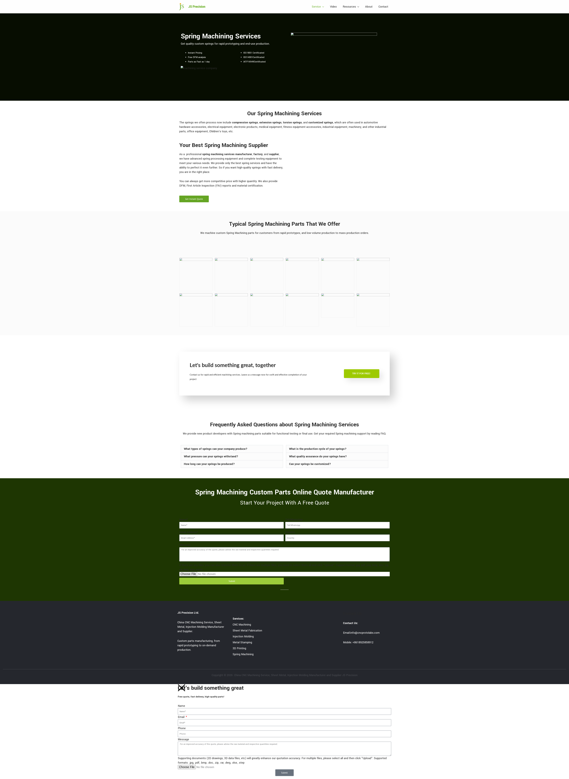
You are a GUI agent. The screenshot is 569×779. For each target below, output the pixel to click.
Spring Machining (243, 654)
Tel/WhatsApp (294, 520)
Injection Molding (243, 636)
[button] (232, 449)
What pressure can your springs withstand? (211, 456)
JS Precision (196, 6)
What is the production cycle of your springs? (317, 449)
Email (181, 717)
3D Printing (239, 648)
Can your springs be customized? (310, 464)
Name (181, 706)
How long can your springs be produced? (209, 464)
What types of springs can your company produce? (215, 449)
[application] (322, 7)
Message (185, 545)
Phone (182, 728)
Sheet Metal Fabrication (247, 630)
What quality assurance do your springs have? (318, 456)
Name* (183, 520)
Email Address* (188, 532)
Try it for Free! (361, 374)
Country (290, 532)
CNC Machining (242, 625)
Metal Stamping (242, 642)
